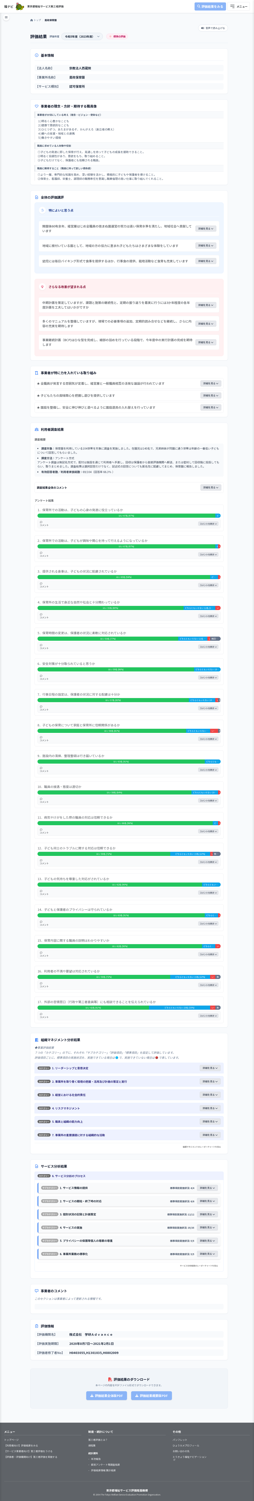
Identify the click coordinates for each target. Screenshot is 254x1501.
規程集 (92, 1445)
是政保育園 (77, 77)
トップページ (11, 1439)
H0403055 (77, 1352)
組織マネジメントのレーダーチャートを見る (202, 1146)
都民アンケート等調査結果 (105, 1464)
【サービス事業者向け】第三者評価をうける (28, 1451)
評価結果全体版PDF (109, 1395)
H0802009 (111, 1352)
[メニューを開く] (238, 6)
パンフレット (180, 1439)
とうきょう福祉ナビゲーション (189, 1457)
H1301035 (94, 1352)
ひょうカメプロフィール (186, 1445)
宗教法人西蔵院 (80, 68)
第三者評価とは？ (98, 1439)
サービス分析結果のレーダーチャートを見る (199, 1265)
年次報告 (96, 1459)
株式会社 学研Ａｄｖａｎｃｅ (91, 1334)
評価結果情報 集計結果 (103, 1470)
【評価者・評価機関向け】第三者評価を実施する (30, 1457)
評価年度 (54, 36)
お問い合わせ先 (181, 1451)
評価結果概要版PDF (154, 1395)
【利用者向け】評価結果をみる (21, 1445)
